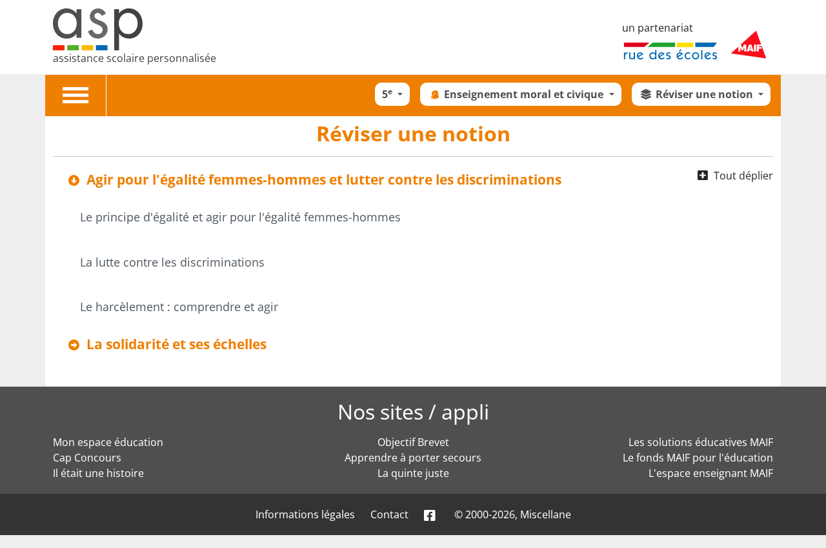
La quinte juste (413, 473)
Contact (389, 514)
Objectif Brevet (413, 442)
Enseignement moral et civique (525, 94)
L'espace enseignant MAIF (711, 473)
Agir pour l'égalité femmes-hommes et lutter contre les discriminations (323, 179)
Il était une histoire (98, 473)
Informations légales (305, 514)
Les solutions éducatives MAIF (701, 442)
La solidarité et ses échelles (176, 344)
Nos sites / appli (413, 411)
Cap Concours (87, 458)
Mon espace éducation (108, 442)
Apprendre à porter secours (413, 458)
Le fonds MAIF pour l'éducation (698, 458)
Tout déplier (743, 175)
